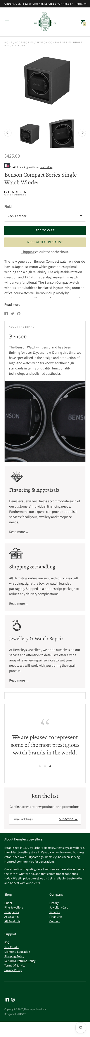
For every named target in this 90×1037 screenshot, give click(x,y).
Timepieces (11, 912)
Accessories (24, 42)
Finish (8, 207)
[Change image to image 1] (29, 134)
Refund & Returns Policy (19, 961)
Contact (54, 921)
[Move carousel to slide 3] (50, 766)
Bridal (8, 903)
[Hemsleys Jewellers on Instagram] (13, 999)
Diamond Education (17, 952)
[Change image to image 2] (60, 134)
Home (8, 42)
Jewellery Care (58, 907)
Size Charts (11, 947)
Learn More (46, 167)
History (54, 903)
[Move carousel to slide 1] (39, 766)
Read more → (19, 531)
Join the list (45, 796)
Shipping (28, 252)
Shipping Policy (14, 956)
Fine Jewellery (13, 907)
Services (54, 912)
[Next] (82, 132)
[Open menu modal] (7, 22)
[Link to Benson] (15, 193)
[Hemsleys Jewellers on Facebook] (7, 999)
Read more (12, 305)
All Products (12, 921)
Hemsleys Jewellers (35, 1009)
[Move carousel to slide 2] (45, 766)
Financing (55, 917)
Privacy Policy (13, 970)
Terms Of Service (14, 965)
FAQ (6, 942)
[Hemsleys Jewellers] (45, 22)
